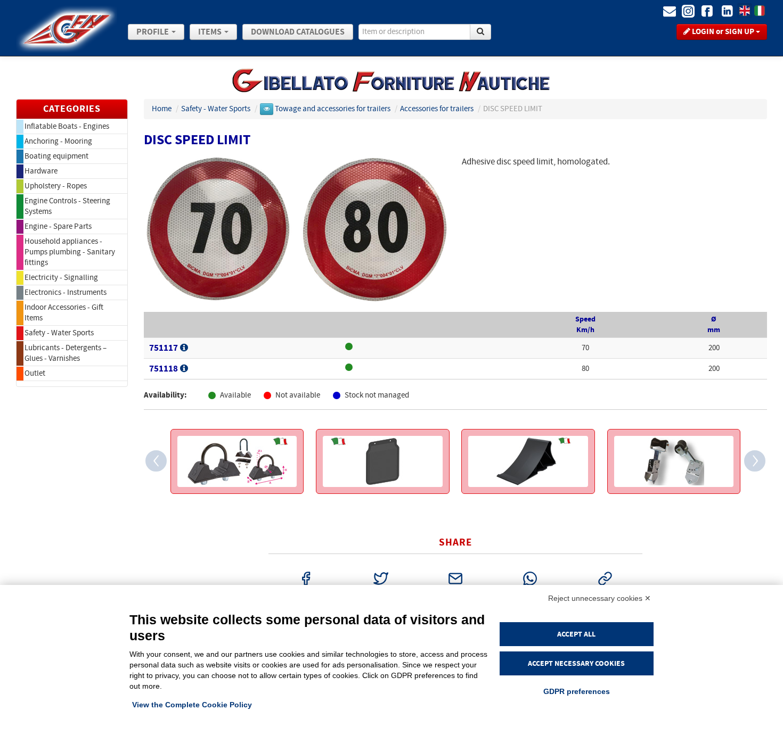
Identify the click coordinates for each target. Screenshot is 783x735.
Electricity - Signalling (61, 277)
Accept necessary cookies (576, 663)
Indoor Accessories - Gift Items (64, 312)
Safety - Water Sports (59, 333)
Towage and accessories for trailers (333, 109)
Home (162, 109)
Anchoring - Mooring (58, 141)
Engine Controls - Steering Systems (67, 206)
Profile (153, 32)
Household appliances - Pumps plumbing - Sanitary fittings (70, 252)
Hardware (41, 171)
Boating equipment (56, 156)
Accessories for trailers (437, 109)
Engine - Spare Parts (58, 226)
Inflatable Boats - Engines (67, 126)
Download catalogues (298, 32)
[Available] (424, 348)
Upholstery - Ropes (56, 186)
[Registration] (184, 348)
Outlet (35, 373)
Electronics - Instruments (66, 292)
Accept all (576, 634)
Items (210, 32)
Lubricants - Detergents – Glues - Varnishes (66, 353)
